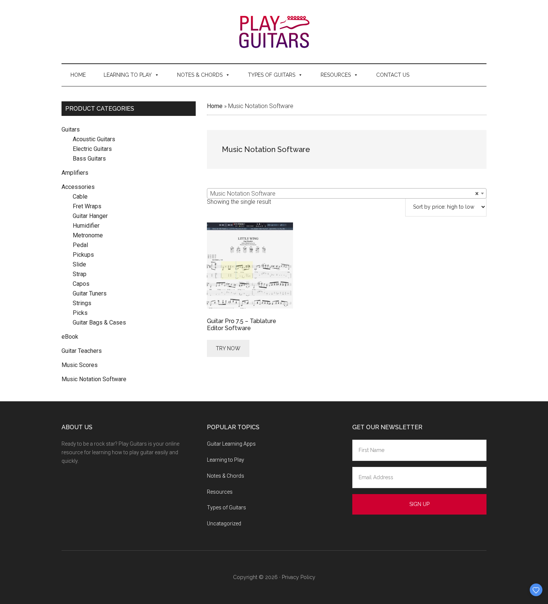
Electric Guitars (92, 148)
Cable (80, 196)
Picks (80, 312)
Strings (82, 303)
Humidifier (86, 225)
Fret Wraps (87, 206)
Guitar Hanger (90, 215)
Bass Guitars (89, 158)
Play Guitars (274, 31)
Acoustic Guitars (94, 139)
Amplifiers (75, 172)
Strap (79, 274)
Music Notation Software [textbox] (344, 193)
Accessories (78, 186)
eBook (70, 336)
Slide (79, 264)
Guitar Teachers (82, 350)
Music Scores (80, 365)
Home (78, 75)
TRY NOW (228, 348)
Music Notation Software (94, 379)
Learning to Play (128, 75)
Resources (336, 75)
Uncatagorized (224, 523)
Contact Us (392, 75)
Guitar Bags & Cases (99, 322)
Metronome (88, 235)
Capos (81, 283)
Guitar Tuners (90, 293)
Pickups (83, 254)
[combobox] (346, 193)
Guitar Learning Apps (231, 444)
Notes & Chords (200, 75)
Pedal (80, 245)
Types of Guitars (271, 75)
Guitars (71, 129)
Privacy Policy (298, 577)
